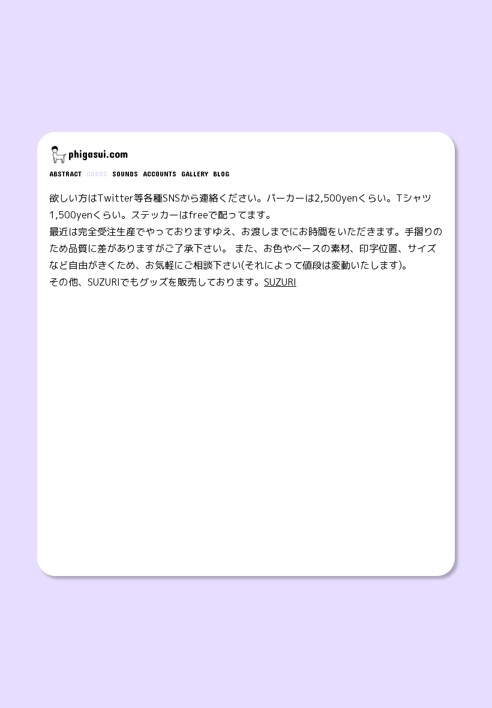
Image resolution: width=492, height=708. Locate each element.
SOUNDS (125, 173)
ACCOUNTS (159, 173)
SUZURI (280, 282)
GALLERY (194, 173)
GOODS (96, 173)
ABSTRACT (65, 173)
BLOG (221, 173)
